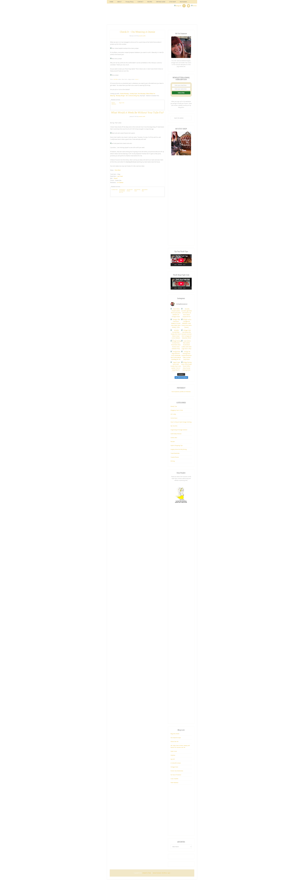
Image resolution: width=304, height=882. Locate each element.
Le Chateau (120, 182)
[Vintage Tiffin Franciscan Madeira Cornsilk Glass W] (176, 324)
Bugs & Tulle (121, 102)
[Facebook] (184, 5)
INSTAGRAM (183, 2)
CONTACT (140, 2)
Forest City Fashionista (177, 771)
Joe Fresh (120, 176)
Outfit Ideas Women (176, 433)
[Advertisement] (182, 527)
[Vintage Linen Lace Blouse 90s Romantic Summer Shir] (186, 334)
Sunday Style (133, 93)
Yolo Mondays (142, 93)
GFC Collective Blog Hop (133, 95)
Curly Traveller (174, 778)
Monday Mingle (120, 95)
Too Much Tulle (115, 189)
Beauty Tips (174, 406)
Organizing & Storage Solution (179, 430)
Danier (116, 178)
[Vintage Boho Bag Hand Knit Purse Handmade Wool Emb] (176, 356)
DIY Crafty (173, 414)
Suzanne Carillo (152, 15)
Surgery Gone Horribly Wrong (179, 449)
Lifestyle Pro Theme (146, 873)
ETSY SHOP (172, 2)
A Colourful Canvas (176, 763)
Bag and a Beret (175, 733)
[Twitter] (194, 5)
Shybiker (173, 755)
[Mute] (187, 264)
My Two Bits (174, 426)
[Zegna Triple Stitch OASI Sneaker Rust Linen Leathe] (176, 366)
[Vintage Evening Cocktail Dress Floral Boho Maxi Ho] (176, 345)
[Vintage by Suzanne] (181, 155)
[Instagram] (178, 5)
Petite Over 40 (174, 741)
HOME (111, 2)
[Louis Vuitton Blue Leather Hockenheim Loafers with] (186, 345)
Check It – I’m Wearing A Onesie (137, 31)
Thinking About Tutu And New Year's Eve (122, 191)
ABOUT (119, 2)
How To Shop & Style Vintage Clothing (181, 422)
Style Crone (174, 751)
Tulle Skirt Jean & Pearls (130, 190)
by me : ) (137, 79)
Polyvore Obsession (114, 103)
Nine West (116, 79)
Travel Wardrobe (175, 453)
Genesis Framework (157, 873)
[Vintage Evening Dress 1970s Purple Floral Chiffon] (186, 366)
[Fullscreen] (189, 264)
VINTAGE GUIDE (160, 2)
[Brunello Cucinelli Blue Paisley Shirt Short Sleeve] (176, 334)
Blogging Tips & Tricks (177, 410)
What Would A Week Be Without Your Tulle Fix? (137, 112)
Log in (169, 873)
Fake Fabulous (174, 782)
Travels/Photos (175, 457)
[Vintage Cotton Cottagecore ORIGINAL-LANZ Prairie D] (186, 324)
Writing (173, 461)
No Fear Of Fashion (176, 775)
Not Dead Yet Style (176, 737)
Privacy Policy (129, 2)
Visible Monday (124, 93)
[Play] (172, 264)
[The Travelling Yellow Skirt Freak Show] (181, 503)
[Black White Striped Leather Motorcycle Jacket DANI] (176, 313)
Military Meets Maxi (145, 190)
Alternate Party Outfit (137, 190)
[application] (181, 260)
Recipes (173, 441)
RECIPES (149, 2)
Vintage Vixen (174, 767)
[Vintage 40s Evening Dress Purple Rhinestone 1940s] (186, 356)
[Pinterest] (188, 5)
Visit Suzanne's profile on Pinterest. (181, 391)
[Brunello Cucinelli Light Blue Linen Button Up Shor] (186, 313)
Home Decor (174, 418)
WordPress (164, 873)
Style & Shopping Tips (177, 445)
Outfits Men (174, 437)
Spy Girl (173, 759)
